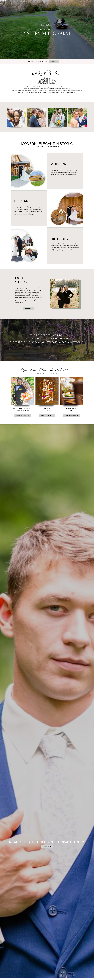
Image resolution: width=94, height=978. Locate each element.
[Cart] (92, 1)
